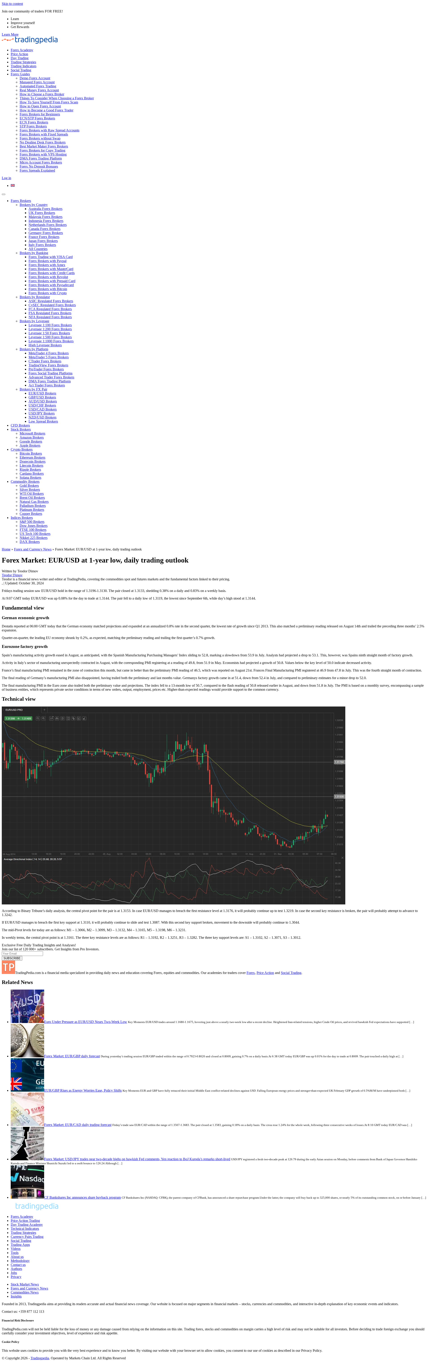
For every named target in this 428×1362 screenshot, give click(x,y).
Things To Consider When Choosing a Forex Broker (57, 98)
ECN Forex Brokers (34, 122)
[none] (218, 186)
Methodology (20, 1261)
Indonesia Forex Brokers (46, 221)
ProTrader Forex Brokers (46, 369)
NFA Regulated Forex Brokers (50, 317)
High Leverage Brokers (45, 345)
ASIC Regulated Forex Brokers (51, 301)
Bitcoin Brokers (31, 453)
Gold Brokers (29, 485)
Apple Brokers (30, 445)
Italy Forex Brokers (42, 245)
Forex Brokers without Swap (40, 138)
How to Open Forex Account (40, 106)
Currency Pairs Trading (27, 1237)
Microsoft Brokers (32, 433)
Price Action (19, 54)
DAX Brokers (30, 542)
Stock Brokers (21, 429)
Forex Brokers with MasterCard (51, 269)
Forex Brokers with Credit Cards (52, 273)
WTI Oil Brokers (32, 493)
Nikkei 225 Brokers (33, 538)
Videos (16, 1249)
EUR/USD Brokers (42, 393)
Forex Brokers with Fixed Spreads (44, 134)
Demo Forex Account (35, 78)
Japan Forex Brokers (43, 241)
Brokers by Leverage (34, 321)
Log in (6, 178)
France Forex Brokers (44, 237)
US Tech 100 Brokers (35, 534)
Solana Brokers (30, 477)
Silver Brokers (30, 489)
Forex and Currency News (32, 549)
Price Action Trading (25, 1220)
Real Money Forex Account (39, 90)
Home (6, 549)
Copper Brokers (31, 514)
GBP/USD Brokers (42, 397)
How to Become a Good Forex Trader (46, 110)
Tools (15, 1253)
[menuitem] (13, 185)
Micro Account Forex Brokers (41, 162)
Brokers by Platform (34, 349)
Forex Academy (22, 50)
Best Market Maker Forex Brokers (44, 146)
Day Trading (20, 58)
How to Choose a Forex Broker (42, 94)
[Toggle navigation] (3, 194)
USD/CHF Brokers (42, 405)
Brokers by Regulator (35, 297)
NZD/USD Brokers (42, 417)
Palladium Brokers (33, 505)
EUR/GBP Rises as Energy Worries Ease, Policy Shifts (83, 1090)
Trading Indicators (23, 66)
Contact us (18, 1265)
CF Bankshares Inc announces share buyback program (82, 1197)
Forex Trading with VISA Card (51, 257)
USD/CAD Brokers (43, 409)
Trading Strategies (23, 62)
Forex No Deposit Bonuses (39, 166)
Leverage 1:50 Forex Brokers (49, 333)
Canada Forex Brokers (44, 229)
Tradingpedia (40, 1358)
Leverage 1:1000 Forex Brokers (51, 341)
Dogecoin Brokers (32, 461)
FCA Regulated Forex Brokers (50, 309)
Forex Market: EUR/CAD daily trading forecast (77, 1125)
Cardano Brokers (32, 473)
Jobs (14, 1273)
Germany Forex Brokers (46, 233)
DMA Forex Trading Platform (41, 158)
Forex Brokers (21, 201)
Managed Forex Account (37, 82)
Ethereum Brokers (32, 457)
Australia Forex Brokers (45, 209)
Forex (251, 973)
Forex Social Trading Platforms (50, 373)
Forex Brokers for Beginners (40, 114)
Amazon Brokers (32, 437)
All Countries (38, 249)
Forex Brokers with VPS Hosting (43, 154)
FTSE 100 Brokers (33, 530)
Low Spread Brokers (43, 421)
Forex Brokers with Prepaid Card (52, 281)
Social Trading (21, 70)
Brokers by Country (34, 205)
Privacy (16, 1277)
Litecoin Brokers (31, 465)
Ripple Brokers (30, 469)
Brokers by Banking (34, 253)
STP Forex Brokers (33, 126)
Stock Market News (25, 1284)
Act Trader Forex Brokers (47, 385)
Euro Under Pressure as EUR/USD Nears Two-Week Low (85, 1022)
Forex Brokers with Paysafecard (51, 285)
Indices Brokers (22, 518)
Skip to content (12, 4)
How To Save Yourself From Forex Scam (49, 102)
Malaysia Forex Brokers (45, 217)
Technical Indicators (25, 1229)
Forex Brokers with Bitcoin (48, 289)
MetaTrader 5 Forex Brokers (49, 357)
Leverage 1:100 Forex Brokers (50, 325)
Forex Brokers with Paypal (47, 261)
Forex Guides (20, 74)
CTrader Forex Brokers (45, 361)
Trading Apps (20, 1245)
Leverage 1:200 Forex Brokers (50, 329)
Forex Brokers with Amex (47, 265)
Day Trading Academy (27, 1224)
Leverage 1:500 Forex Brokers (50, 337)
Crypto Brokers (22, 449)
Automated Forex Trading (38, 86)
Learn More (10, 34)
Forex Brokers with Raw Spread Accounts (49, 130)
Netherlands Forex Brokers (48, 225)
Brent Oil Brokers (32, 497)
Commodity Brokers (25, 481)
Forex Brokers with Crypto (48, 293)
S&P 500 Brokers (32, 522)
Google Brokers (31, 441)
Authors (16, 1269)
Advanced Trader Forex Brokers (51, 377)
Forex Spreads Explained (37, 170)
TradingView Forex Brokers (48, 365)
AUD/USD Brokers (43, 401)
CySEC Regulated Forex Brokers (52, 305)
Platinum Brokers (32, 510)
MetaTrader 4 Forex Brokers (49, 353)
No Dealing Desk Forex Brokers (43, 142)
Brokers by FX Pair (33, 389)
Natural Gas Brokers (34, 501)
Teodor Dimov (12, 575)
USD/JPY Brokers (42, 413)
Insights (16, 1296)
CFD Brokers (20, 425)
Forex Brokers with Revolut (48, 277)
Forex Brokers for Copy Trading (42, 150)
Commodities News (25, 1292)
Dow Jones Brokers (33, 526)
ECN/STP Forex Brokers (37, 118)
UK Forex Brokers (42, 213)
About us (17, 1257)
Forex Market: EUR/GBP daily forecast (72, 1056)
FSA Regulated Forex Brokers (50, 313)
